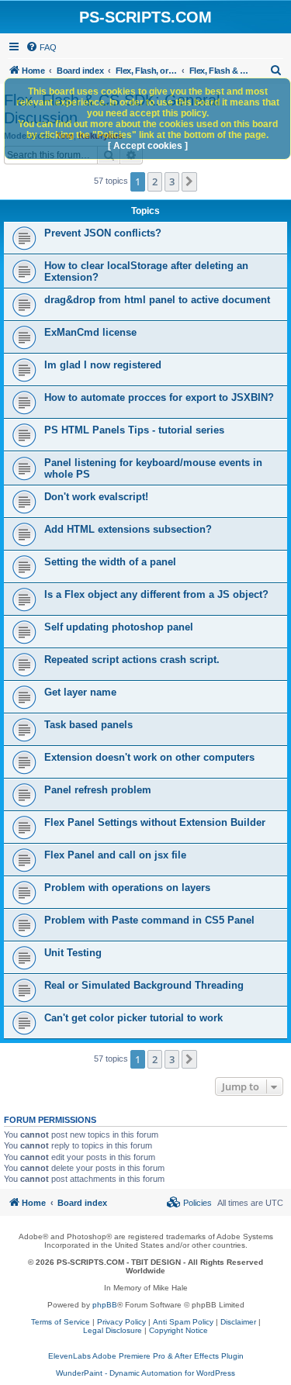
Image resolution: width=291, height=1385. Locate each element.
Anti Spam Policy (183, 1322)
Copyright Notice (178, 1330)
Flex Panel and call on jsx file (115, 855)
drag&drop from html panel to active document (157, 300)
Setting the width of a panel (110, 562)
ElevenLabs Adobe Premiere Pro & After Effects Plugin (146, 1356)
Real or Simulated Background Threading (144, 985)
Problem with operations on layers (127, 887)
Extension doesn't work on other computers (149, 757)
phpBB (104, 1304)
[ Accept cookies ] (148, 145)
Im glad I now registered (102, 365)
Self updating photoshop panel (118, 627)
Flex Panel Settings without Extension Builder (154, 822)
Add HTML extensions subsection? (128, 529)
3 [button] (172, 181)
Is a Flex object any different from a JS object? (156, 594)
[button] (189, 181)
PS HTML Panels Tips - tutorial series (134, 430)
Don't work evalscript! (96, 497)
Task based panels (88, 724)
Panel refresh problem (97, 790)
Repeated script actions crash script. (132, 659)
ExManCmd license (90, 332)
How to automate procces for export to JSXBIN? (159, 397)
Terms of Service (60, 1322)
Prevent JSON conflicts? (102, 233)
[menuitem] (41, 47)
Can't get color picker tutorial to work (133, 1018)
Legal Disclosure (112, 1330)
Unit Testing (73, 952)
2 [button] (155, 181)
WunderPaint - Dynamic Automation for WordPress (145, 1373)
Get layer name (80, 692)
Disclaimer (238, 1322)
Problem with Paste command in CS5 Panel (149, 920)
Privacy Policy (121, 1322)
